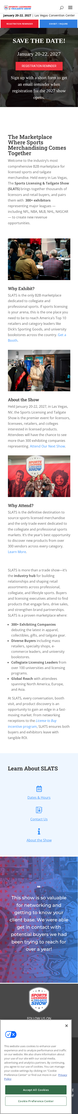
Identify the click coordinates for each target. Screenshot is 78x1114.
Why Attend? (20, 505)
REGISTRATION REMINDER (19, 23)
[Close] (66, 1025)
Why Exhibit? (21, 288)
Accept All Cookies (36, 1090)
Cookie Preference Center (36, 1101)
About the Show (23, 399)
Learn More (17, 552)
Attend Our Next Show (47, 446)
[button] (39, 67)
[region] (39, 67)
